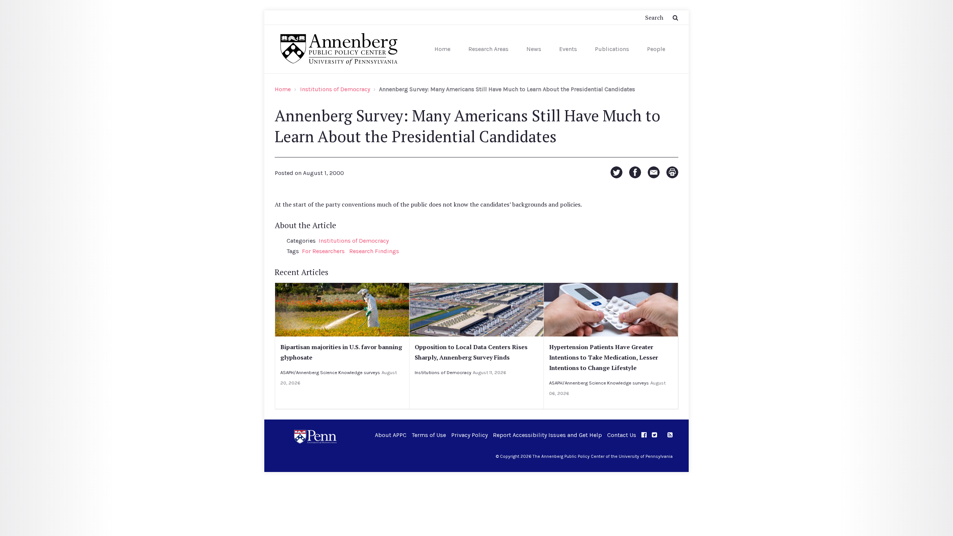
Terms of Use (429, 434)
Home (442, 48)
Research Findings (374, 251)
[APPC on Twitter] (654, 434)
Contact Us (621, 434)
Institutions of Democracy (335, 89)
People (656, 48)
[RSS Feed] (670, 434)
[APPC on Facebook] (644, 434)
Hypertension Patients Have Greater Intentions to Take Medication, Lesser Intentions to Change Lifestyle (603, 357)
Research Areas (488, 48)
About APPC (391, 434)
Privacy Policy (469, 434)
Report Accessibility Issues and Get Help (547, 434)
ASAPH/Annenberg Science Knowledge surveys (330, 372)
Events (568, 48)
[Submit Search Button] (675, 17)
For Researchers (323, 251)
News (533, 48)
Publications (612, 48)
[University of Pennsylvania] (315, 436)
